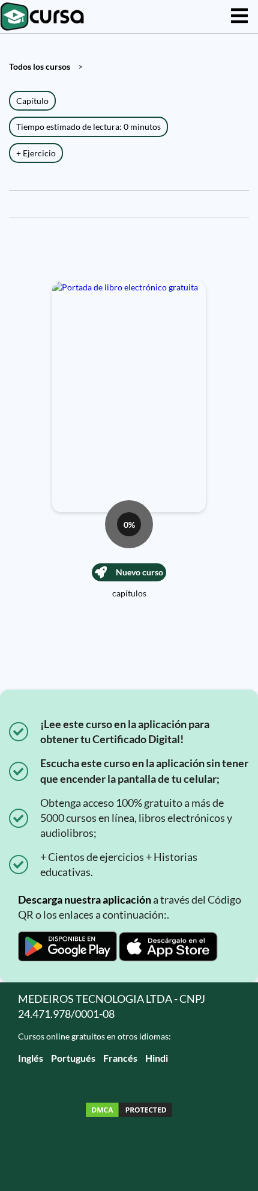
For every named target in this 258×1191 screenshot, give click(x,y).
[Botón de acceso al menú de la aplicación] (239, 16)
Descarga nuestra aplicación (84, 899)
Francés (120, 1058)
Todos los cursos (39, 66)
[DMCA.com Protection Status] (129, 1111)
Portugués (73, 1058)
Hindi (156, 1058)
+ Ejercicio (36, 153)
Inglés (30, 1058)
